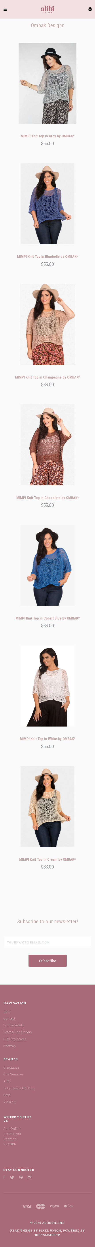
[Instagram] (29, 1178)
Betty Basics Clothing (19, 1088)
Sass (7, 1095)
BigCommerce (47, 1235)
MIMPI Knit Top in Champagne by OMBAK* (47, 377)
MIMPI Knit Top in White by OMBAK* (47, 738)
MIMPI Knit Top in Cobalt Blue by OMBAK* (47, 618)
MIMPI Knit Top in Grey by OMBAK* (47, 136)
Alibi (7, 1081)
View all (9, 1102)
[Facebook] (4, 1178)
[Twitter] (12, 1178)
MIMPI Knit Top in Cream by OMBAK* (47, 859)
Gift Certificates (14, 1039)
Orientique (11, 1067)
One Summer (13, 1074)
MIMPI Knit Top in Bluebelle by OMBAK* (47, 256)
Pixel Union (50, 1230)
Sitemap (9, 1046)
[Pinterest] (21, 1178)
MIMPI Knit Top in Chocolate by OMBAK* (47, 497)
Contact (9, 1018)
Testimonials (13, 1025)
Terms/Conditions (17, 1032)
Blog (6, 1011)
